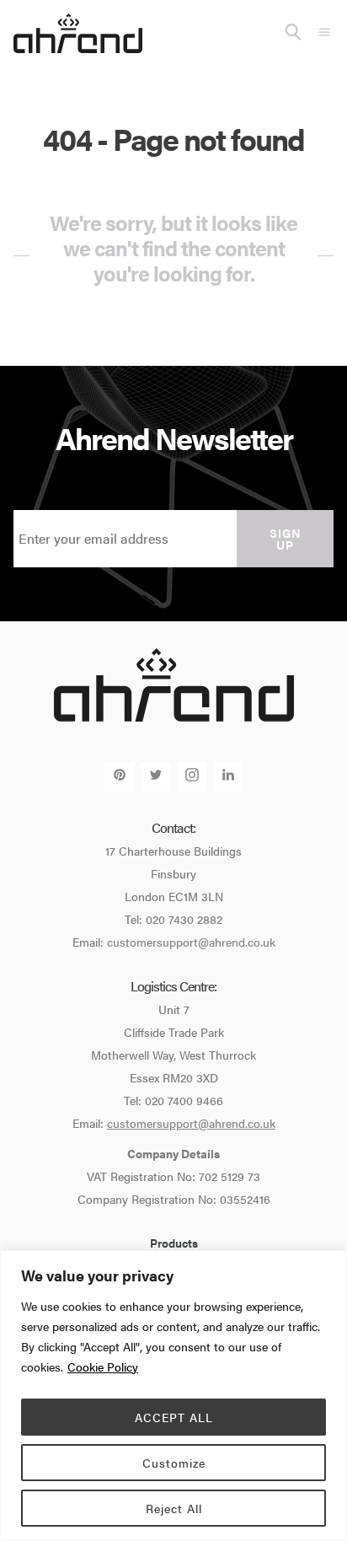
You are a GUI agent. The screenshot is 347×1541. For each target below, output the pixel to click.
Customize (174, 1462)
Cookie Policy (102, 1366)
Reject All (174, 1508)
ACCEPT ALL (174, 1417)
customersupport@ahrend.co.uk (191, 941)
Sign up (286, 538)
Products (174, 1242)
